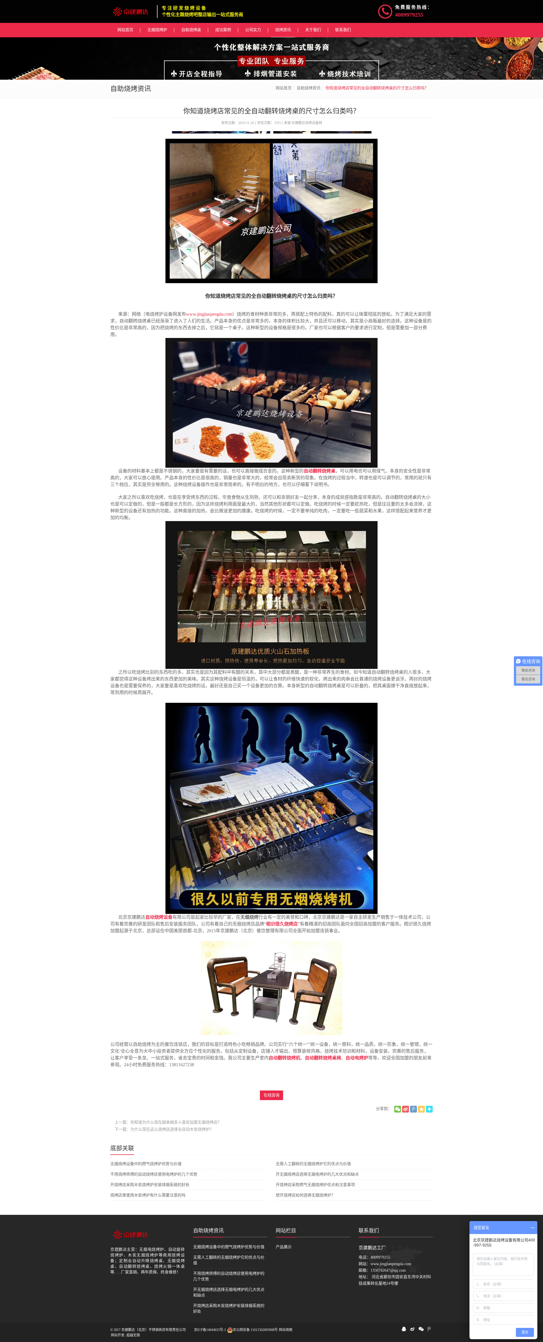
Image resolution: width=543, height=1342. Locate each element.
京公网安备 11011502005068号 (255, 1330)
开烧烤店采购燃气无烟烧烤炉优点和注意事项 (315, 1185)
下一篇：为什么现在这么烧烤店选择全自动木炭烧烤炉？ (164, 1129)
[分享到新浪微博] (405, 1109)
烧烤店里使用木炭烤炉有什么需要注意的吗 (148, 1195)
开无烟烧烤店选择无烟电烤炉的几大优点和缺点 (317, 1174)
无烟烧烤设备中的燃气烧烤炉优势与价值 (146, 1164)
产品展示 (284, 1247)
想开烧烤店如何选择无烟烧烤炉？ (305, 1195)
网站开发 (117, 1335)
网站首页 (284, 88)
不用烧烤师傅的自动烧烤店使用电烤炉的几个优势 (153, 1174)
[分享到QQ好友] (404, 1329)
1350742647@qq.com (388, 1270)
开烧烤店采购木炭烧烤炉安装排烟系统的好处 (149, 1185)
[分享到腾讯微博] (413, 1109)
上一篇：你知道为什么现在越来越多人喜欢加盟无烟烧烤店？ (168, 1122)
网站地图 (285, 1330)
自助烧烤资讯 (308, 88)
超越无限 (133, 1335)
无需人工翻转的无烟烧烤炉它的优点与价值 (313, 1164)
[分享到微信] (397, 1109)
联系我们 (369, 1230)
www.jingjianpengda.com (209, 314)
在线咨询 (271, 1095)
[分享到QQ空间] (421, 1109)
